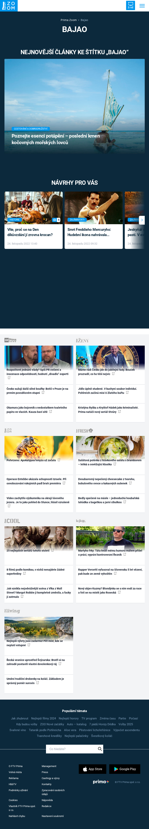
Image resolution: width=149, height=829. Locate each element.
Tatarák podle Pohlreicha (45, 730)
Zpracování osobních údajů (53, 792)
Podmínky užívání (18, 790)
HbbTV (12, 784)
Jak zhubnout (19, 718)
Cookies (13, 800)
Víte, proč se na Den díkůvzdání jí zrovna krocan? (30, 232)
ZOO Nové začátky (52, 724)
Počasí (133, 718)
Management (49, 766)
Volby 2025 (126, 724)
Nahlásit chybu (17, 816)
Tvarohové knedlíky (49, 736)
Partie (122, 718)
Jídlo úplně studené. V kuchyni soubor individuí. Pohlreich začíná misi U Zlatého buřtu (107, 390)
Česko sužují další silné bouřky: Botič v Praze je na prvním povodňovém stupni (37, 390)
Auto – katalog (76, 724)
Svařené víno (18, 730)
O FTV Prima (16, 766)
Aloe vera (70, 730)
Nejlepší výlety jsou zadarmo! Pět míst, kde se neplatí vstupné (35, 643)
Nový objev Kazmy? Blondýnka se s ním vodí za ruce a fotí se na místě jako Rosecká (110, 590)
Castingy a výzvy (51, 778)
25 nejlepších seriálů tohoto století (28, 550)
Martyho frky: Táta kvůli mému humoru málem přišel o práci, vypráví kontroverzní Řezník (110, 552)
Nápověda (47, 800)
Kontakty (46, 784)
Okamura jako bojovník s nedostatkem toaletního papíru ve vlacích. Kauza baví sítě (37, 409)
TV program (89, 718)
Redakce (46, 806)
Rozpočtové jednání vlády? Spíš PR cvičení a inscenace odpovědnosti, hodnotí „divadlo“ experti (37, 371)
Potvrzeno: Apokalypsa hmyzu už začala (31, 460)
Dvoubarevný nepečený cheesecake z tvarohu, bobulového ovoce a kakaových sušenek (106, 481)
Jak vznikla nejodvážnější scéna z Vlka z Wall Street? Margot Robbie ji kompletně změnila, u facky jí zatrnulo (39, 592)
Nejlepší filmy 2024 (43, 718)
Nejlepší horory (69, 718)
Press (45, 772)
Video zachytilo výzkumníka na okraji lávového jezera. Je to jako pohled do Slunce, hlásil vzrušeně (38, 500)
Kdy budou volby (26, 724)
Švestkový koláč (101, 736)
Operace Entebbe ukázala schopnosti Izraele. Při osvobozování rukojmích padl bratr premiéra (36, 481)
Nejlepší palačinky (76, 736)
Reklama (13, 778)
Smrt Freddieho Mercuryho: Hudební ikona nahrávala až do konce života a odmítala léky (91, 232)
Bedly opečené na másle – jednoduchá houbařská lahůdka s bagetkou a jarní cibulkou (108, 500)
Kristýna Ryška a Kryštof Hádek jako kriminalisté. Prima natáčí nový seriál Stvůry (108, 409)
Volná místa (15, 772)
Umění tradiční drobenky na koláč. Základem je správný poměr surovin (35, 680)
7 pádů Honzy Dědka (102, 724)
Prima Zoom (69, 20)
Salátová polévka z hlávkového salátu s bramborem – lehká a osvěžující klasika (109, 462)
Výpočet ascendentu (126, 730)
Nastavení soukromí (53, 816)
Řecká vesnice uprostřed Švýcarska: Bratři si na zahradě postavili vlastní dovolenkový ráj (36, 662)
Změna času (108, 718)
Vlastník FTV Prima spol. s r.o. (22, 808)
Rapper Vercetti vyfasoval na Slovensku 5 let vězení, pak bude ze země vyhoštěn (110, 571)
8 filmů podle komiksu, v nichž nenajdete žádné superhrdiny (36, 571)
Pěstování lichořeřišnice (94, 730)
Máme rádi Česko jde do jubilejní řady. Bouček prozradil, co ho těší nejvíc (106, 371)
